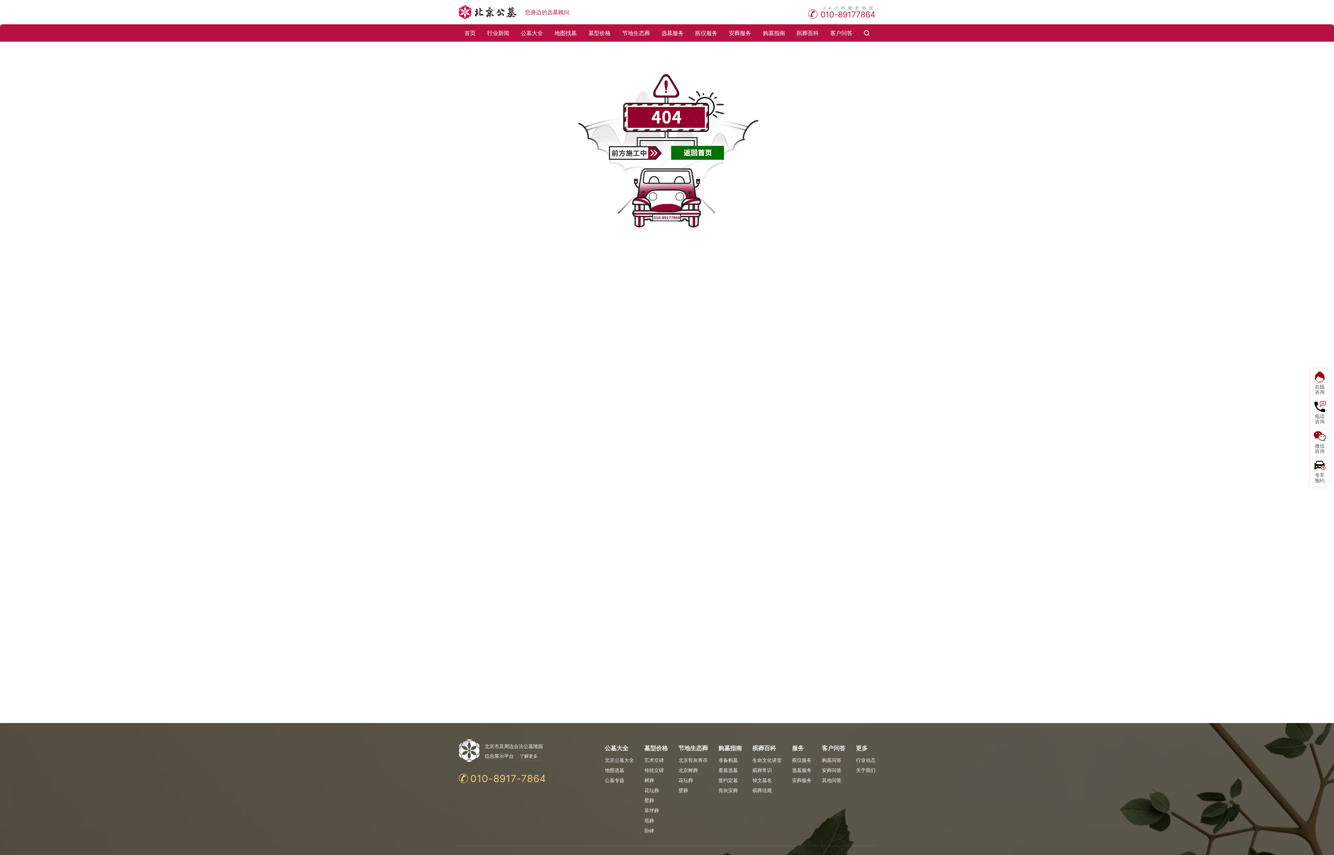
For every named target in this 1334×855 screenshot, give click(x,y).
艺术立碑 (654, 760)
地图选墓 (614, 770)
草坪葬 (651, 810)
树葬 (649, 780)
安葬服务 (740, 33)
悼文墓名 (762, 780)
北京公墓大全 (619, 760)
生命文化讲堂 (767, 760)
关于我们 (865, 770)
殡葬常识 (762, 770)
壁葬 (649, 800)
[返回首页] (697, 153)
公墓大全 (532, 33)
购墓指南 (774, 33)
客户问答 (841, 33)
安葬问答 (831, 770)
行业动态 (865, 760)
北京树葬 (688, 770)
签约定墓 (728, 780)
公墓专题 (614, 780)
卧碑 (649, 830)
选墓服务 (672, 33)
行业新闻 (498, 33)
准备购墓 (728, 760)
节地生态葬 (636, 33)
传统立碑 (654, 770)
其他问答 (831, 780)
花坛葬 (651, 790)
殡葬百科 (808, 33)
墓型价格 (599, 33)
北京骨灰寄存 (693, 760)
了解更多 (529, 756)
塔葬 (649, 820)
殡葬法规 (762, 790)
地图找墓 (565, 33)
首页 (470, 33)
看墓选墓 (728, 770)
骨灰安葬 (728, 790)
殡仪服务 (706, 33)
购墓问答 (831, 760)
